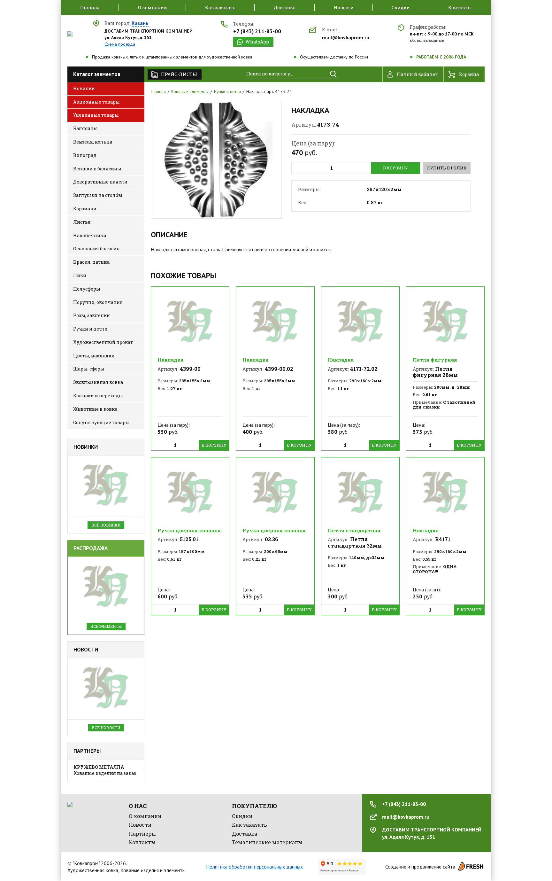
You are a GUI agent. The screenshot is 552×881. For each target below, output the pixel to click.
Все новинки (105, 524)
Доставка (244, 833)
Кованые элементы (190, 91)
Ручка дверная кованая (189, 530)
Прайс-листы (179, 74)
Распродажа (90, 548)
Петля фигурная (435, 359)
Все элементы (106, 626)
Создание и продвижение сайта (420, 866)
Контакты (142, 842)
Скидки (242, 816)
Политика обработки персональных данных (254, 866)
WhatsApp (257, 42)
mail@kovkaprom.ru (345, 37)
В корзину (395, 168)
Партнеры (87, 750)
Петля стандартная (354, 530)
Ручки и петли (227, 91)
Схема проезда (119, 44)
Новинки (85, 446)
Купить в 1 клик (447, 168)
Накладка (170, 359)
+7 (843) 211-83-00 (257, 31)
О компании (145, 816)
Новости (85, 649)
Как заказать (249, 824)
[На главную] (70, 33)
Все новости (106, 727)
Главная (158, 91)
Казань (140, 23)
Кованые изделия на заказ (104, 770)
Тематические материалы (267, 842)
